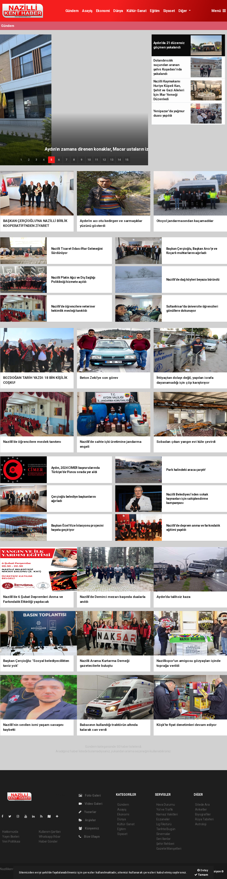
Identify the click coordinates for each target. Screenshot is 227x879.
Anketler (201, 809)
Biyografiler (203, 814)
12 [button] (104, 159)
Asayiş (87, 11)
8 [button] (74, 159)
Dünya (118, 11)
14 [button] (119, 159)
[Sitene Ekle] (59, 816)
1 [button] (21, 159)
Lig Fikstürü (164, 824)
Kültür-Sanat (136, 11)
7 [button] (66, 159)
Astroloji (200, 824)
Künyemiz (91, 828)
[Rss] (43, 816)
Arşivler (90, 820)
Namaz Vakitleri (167, 814)
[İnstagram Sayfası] (20, 816)
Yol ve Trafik (164, 809)
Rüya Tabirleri (204, 819)
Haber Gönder (48, 841)
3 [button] (36, 159)
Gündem (72, 11)
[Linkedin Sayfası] (35, 816)
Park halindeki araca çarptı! (186, 469)
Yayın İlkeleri (10, 836)
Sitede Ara (202, 804)
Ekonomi (103, 11)
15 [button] (126, 159)
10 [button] (89, 159)
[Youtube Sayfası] (27, 816)
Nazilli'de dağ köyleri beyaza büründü (192, 279)
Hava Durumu (165, 804)
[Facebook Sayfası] (4, 816)
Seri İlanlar (163, 839)
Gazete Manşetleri (168, 848)
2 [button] (28, 159)
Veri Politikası (11, 841)
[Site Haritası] (51, 816)
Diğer (183, 11)
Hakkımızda (10, 831)
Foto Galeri (92, 795)
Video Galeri (93, 803)
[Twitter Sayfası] (11, 816)
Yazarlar (90, 812)
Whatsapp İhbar (49, 836)
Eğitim (155, 11)
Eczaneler (163, 819)
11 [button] (96, 159)
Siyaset (169, 11)
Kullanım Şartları (50, 831)
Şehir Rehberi (165, 843)
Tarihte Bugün (166, 829)
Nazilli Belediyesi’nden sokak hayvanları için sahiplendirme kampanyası (187, 499)
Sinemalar (163, 834)
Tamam (202, 874)
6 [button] (59, 159)
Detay (204, 870)
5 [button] (51, 159)
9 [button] (81, 159)
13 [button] (111, 159)
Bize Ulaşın (91, 836)
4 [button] (44, 159)
